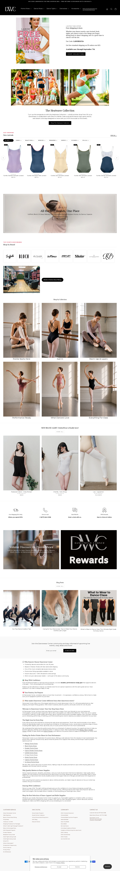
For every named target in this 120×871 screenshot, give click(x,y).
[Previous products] (3, 158)
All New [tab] (8, 140)
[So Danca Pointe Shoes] (51, 256)
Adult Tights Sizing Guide (9, 836)
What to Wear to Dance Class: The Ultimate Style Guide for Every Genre (98, 630)
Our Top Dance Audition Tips (21, 629)
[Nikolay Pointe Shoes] (80, 256)
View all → (113, 135)
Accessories (75, 8)
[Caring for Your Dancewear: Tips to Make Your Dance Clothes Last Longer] (60, 608)
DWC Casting (64, 832)
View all (60, 431)
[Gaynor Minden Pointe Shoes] (94, 256)
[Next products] (117, 158)
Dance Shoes (38, 8)
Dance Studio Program (38, 813)
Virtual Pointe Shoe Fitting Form (40, 817)
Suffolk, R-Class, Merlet (34, 731)
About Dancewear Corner (9, 813)
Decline (77, 867)
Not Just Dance (64, 826)
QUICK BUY (21, 488)
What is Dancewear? (8, 843)
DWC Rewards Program (9, 830)
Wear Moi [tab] (41, 140)
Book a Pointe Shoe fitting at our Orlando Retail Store (90, 9)
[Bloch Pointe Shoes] (23, 256)
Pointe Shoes (25, 8)
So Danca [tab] (75, 140)
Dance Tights (51, 8)
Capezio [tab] (64, 140)
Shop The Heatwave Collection (60, 123)
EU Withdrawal (7, 851)
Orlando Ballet (64, 815)
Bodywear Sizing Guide (9, 834)
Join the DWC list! (65, 838)
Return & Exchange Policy (9, 828)
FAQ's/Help (6, 819)
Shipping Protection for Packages (11, 823)
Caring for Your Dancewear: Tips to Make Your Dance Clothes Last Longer (60, 629)
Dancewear (64, 8)
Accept (59, 867)
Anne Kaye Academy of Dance (68, 828)
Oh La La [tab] (85, 140)
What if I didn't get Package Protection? (13, 826)
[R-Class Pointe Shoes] (37, 256)
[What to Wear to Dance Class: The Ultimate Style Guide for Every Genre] (98, 608)
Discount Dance (36, 821)
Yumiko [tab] (19, 140)
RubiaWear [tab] (53, 140)
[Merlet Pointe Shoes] (65, 256)
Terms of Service (7, 847)
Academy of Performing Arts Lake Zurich (71, 830)
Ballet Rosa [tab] (29, 140)
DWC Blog (34, 819)
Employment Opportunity (9, 845)
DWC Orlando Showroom (67, 813)
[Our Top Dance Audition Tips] (21, 608)
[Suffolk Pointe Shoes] (9, 256)
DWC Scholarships (65, 834)
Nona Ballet (64, 823)
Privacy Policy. (60, 863)
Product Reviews (7, 832)
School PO (5, 841)
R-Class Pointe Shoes (31, 755)
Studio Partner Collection (38, 815)
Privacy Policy (6, 849)
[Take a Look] (60, 213)
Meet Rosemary (7, 815)
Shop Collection (76, 54)
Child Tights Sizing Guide (9, 838)
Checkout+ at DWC (8, 821)
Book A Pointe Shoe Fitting (52, 280)
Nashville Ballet (64, 819)
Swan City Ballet (65, 821)
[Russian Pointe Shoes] (108, 256)
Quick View (13, 176)
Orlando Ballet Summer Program (69, 817)
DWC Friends (64, 836)
